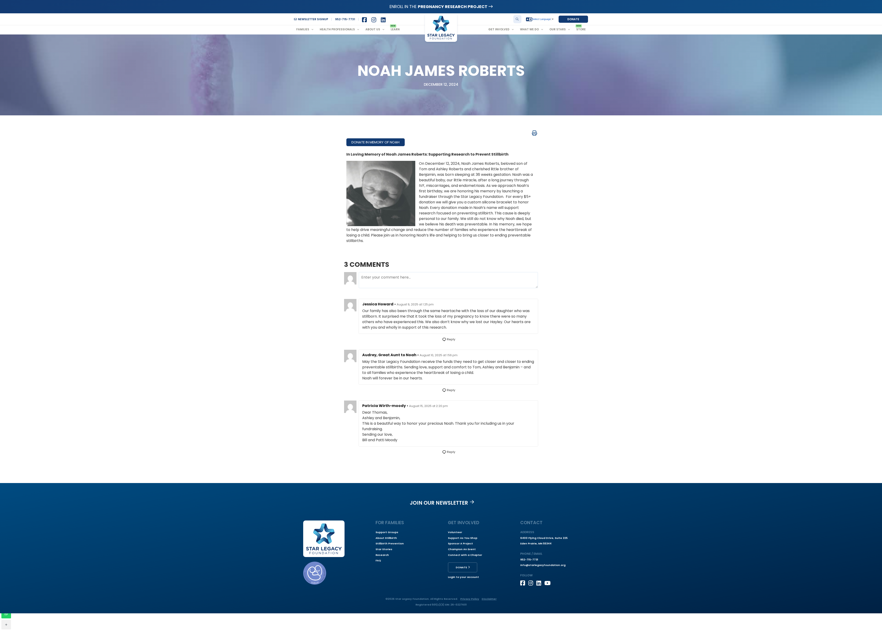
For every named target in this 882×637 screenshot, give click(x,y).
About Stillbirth (386, 538)
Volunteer (455, 532)
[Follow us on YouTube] (548, 583)
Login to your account (463, 577)
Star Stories (384, 549)
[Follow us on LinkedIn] (540, 583)
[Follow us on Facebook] (524, 583)
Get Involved (498, 29)
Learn (395, 29)
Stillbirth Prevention (390, 543)
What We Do (529, 29)
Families (302, 29)
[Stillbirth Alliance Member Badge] (314, 573)
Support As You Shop (462, 538)
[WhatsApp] (6, 613)
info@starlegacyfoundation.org (542, 565)
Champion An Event (462, 549)
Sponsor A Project (460, 543)
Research (382, 555)
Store (581, 29)
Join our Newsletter (439, 502)
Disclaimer (489, 599)
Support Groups (387, 532)
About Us (372, 29)
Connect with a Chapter (465, 555)
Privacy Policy (469, 599)
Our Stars (557, 29)
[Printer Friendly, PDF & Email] (534, 133)
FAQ (378, 560)
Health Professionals (337, 29)
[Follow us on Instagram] (532, 583)
